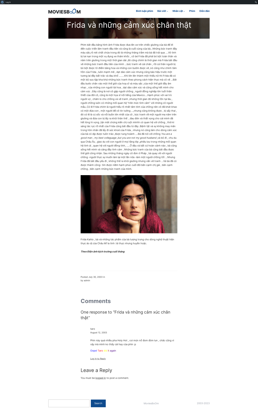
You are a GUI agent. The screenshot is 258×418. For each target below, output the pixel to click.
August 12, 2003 (98, 332)
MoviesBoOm (151, 403)
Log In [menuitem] (8, 2)
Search (98, 403)
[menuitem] (2, 2)
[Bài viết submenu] (167, 11)
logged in (100, 378)
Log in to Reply (98, 358)
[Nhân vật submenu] (184, 11)
